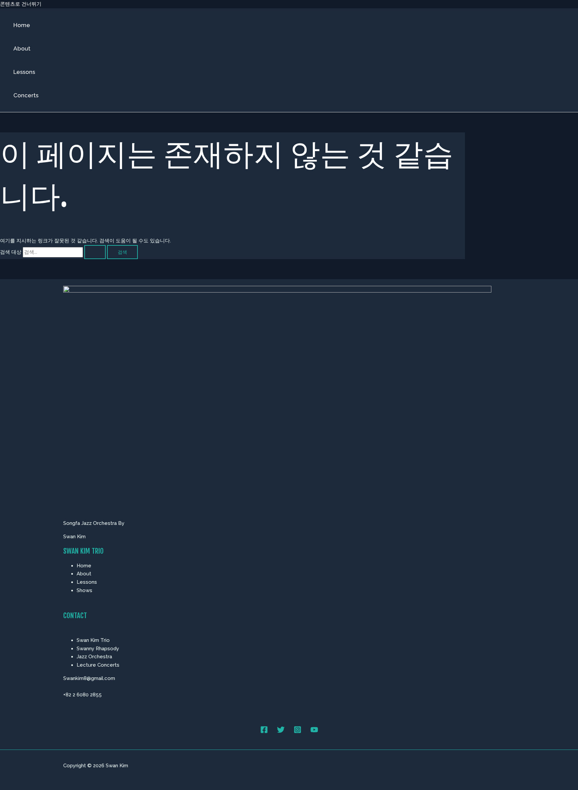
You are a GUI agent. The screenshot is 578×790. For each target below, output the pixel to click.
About (21, 48)
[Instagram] (297, 732)
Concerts (25, 95)
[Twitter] (281, 732)
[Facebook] (264, 732)
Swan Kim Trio (93, 640)
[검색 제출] (95, 252)
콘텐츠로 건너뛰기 (20, 4)
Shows (84, 590)
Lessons (24, 72)
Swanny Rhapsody (98, 649)
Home (21, 25)
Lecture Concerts (98, 665)
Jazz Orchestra (94, 657)
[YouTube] (314, 732)
